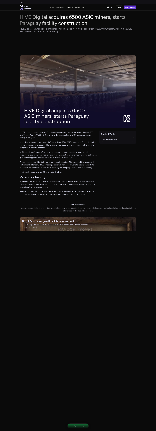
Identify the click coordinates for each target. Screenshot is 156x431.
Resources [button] (60, 7)
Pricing (77, 7)
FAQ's (83, 7)
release (43, 142)
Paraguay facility (110, 139)
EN (111, 7)
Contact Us (69, 7)
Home (52, 7)
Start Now (129, 7)
